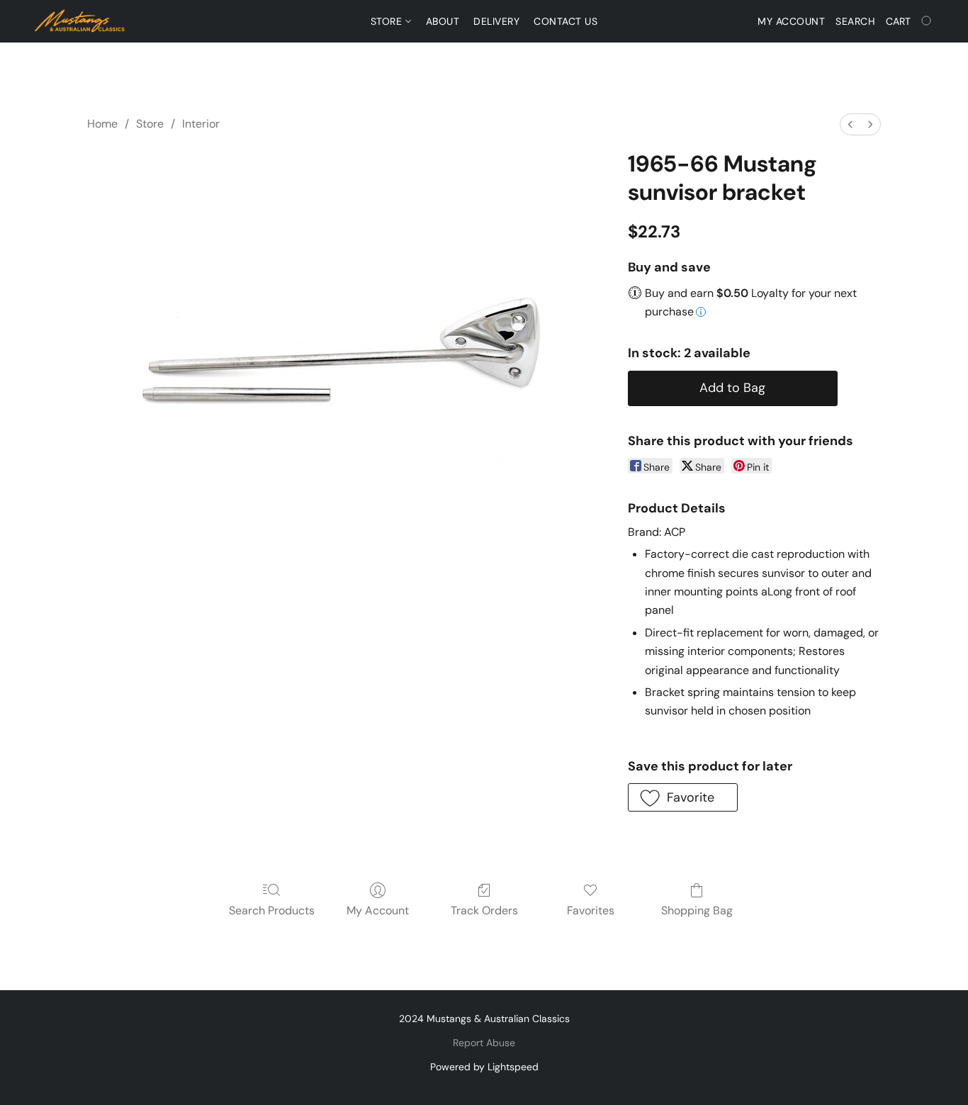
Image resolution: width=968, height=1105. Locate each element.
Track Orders (484, 910)
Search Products (272, 910)
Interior (201, 123)
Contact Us (565, 21)
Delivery (496, 21)
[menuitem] (850, 124)
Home (102, 123)
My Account (378, 910)
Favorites (590, 910)
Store (388, 21)
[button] (80, 21)
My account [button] (791, 21)
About (443, 21)
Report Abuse (484, 1042)
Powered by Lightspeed (484, 1066)
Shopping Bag (697, 910)
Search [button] (855, 21)
